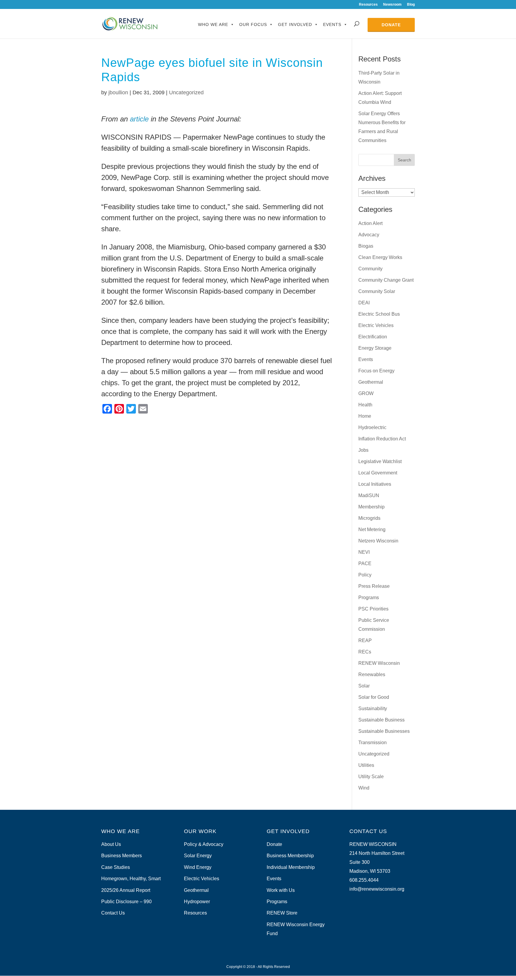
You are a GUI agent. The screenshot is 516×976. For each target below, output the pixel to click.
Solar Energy (198, 855)
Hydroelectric (372, 427)
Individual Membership (291, 867)
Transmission (372, 742)
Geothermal (370, 382)
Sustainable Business (381, 719)
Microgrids (369, 518)
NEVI (364, 552)
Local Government (377, 472)
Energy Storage (374, 348)
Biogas (365, 246)
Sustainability (372, 708)
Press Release (374, 586)
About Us (111, 844)
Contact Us (113, 912)
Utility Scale (371, 776)
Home (364, 416)
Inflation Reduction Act (382, 438)
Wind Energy (197, 867)
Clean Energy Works (380, 257)
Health (365, 404)
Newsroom (392, 5)
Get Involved (295, 24)
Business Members (121, 855)
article (139, 119)
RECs (364, 651)
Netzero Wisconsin (378, 540)
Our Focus (253, 24)
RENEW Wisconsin (379, 663)
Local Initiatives (374, 484)
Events (332, 24)
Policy (364, 574)
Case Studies (115, 867)
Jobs (363, 450)
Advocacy (368, 234)
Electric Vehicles (376, 325)
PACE (364, 563)
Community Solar (376, 291)
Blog (411, 5)
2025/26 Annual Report (125, 890)
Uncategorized (186, 92)
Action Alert (370, 223)
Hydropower (197, 901)
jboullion (118, 92)
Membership (371, 506)
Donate (391, 24)
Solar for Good (373, 697)
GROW (366, 393)
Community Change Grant (386, 280)
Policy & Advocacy (203, 844)
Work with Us (281, 890)
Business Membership (290, 855)
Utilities (366, 765)
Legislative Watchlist (380, 461)
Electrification (372, 336)
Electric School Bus (379, 314)
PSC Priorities (373, 608)
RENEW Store (282, 912)
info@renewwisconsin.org (376, 889)
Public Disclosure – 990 (126, 901)
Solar (364, 685)
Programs (368, 597)
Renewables (371, 674)
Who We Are (213, 24)
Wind (363, 787)
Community (370, 268)
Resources (368, 5)
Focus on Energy (376, 370)
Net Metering (372, 529)
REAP (365, 640)
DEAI (364, 302)
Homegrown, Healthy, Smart (131, 878)
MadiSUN (368, 495)
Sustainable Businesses (384, 731)
